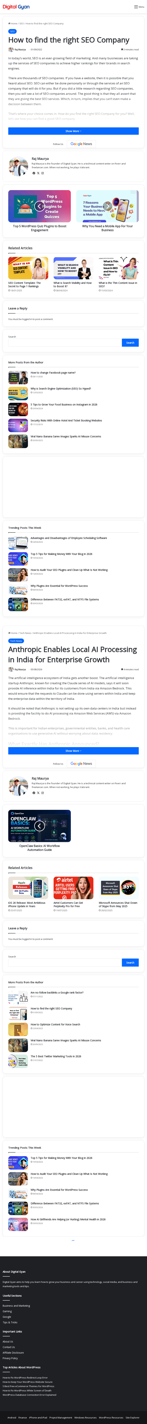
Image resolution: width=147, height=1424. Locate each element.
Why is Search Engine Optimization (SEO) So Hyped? (61, 388)
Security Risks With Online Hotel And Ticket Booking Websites (66, 420)
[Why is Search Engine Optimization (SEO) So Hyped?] (18, 393)
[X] (38, 173)
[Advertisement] (73, 487)
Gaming (7, 1311)
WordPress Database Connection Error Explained (29, 1394)
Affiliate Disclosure (13, 1352)
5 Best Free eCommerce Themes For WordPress (28, 1386)
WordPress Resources (111, 1417)
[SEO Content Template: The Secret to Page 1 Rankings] (28, 268)
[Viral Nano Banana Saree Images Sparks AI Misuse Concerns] (18, 441)
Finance (22, 1417)
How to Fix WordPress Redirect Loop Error (25, 1377)
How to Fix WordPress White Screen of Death (27, 1390)
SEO (21, 23)
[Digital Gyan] (16, 7)
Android (12, 1417)
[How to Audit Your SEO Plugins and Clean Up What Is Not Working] (18, 575)
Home (13, 23)
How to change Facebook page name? (53, 372)
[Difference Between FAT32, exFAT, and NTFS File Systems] (18, 604)
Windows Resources (85, 1417)
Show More (73, 131)
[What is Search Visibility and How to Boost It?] (74, 268)
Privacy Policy (10, 1358)
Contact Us (9, 1347)
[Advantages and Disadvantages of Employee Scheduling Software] (18, 543)
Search (12, 336)
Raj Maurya (20, 49)
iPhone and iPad (38, 1417)
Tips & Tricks (10, 1322)
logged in (27, 319)
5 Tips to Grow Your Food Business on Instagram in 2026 (64, 404)
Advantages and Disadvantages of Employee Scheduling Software (69, 538)
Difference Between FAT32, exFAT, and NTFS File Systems (65, 599)
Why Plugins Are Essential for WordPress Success (59, 585)
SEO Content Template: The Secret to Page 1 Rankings (24, 284)
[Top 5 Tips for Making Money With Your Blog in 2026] (18, 559)
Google (7, 1316)
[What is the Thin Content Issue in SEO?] (119, 268)
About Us (8, 1341)
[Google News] (81, 144)
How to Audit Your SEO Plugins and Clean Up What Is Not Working (69, 570)
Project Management (60, 1417)
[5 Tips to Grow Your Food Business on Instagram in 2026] (18, 409)
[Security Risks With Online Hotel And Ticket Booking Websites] (18, 425)
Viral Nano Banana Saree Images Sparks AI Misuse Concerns (66, 436)
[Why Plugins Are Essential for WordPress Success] (18, 589)
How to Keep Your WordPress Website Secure (28, 1382)
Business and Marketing (16, 1305)
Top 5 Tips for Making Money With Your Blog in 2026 (61, 554)
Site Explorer (132, 1417)
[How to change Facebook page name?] (18, 377)
